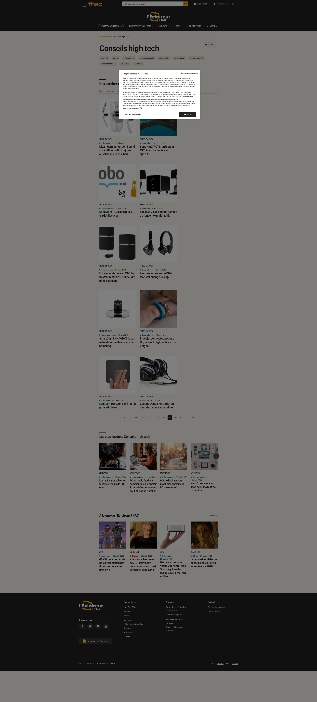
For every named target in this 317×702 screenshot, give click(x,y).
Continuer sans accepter (189, 73)
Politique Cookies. (187, 96)
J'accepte (187, 114)
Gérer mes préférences (132, 114)
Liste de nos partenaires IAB (132, 108)
